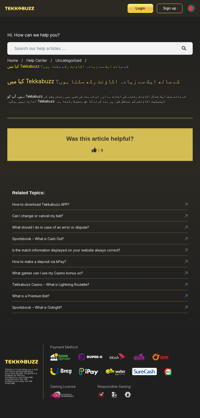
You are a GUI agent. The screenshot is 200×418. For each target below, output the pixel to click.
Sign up (169, 8)
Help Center (36, 60)
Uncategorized (68, 60)
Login (140, 8)
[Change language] (191, 8)
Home (12, 60)
